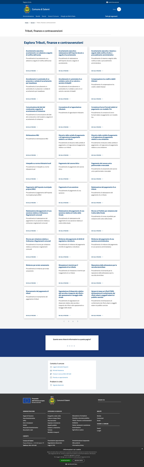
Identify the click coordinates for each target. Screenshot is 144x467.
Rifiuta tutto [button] (79, 460)
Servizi (33, 23)
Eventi (99, 428)
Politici (25, 425)
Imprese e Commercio (54, 423)
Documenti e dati (28, 430)
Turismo (50, 430)
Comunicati (100, 418)
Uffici (24, 421)
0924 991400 (32, 445)
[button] (72, 464)
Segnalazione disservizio (55, 443)
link (89, 457)
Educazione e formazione (79, 416)
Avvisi (98, 421)
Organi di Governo (28, 416)
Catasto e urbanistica (54, 428)
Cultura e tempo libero (54, 418)
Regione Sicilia (27, 2)
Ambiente (75, 423)
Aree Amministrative (29, 418)
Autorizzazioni (76, 427)
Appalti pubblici (52, 425)
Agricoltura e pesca (78, 430)
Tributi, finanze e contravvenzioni (82, 420)
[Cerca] (119, 9)
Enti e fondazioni (28, 423)
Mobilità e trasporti (53, 432)
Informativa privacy (78, 445)
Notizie (99, 416)
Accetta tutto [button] (65, 460)
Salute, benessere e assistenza (81, 425)
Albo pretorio (76, 443)
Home (26, 23)
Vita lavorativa (52, 421)
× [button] (142, 448)
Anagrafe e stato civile (54, 416)
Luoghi (99, 431)
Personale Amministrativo (30, 428)
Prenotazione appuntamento (56, 441)
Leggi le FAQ (51, 445)
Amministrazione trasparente (80, 441)
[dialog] (72, 457)
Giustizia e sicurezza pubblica (80, 418)
